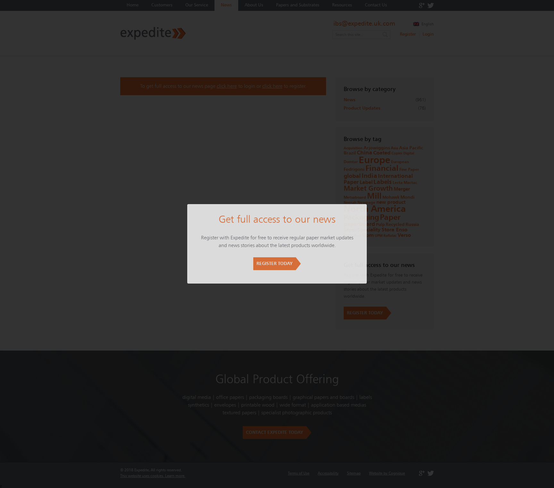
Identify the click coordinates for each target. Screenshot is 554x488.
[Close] (367, 204)
